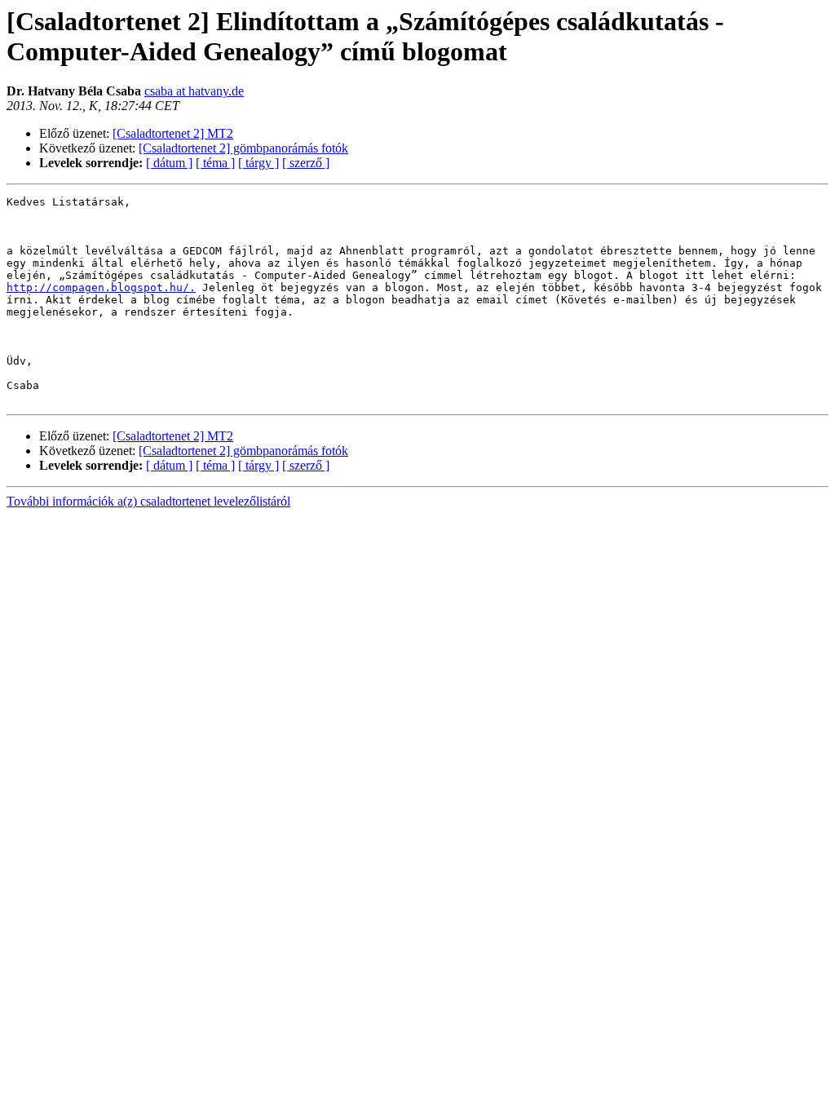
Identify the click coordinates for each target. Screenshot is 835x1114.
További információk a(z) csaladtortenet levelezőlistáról (148, 501)
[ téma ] (215, 163)
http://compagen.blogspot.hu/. (101, 287)
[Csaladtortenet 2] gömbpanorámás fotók (243, 148)
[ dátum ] (169, 163)
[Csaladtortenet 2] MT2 (173, 133)
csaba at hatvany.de (194, 91)
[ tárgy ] (258, 163)
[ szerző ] (305, 163)
